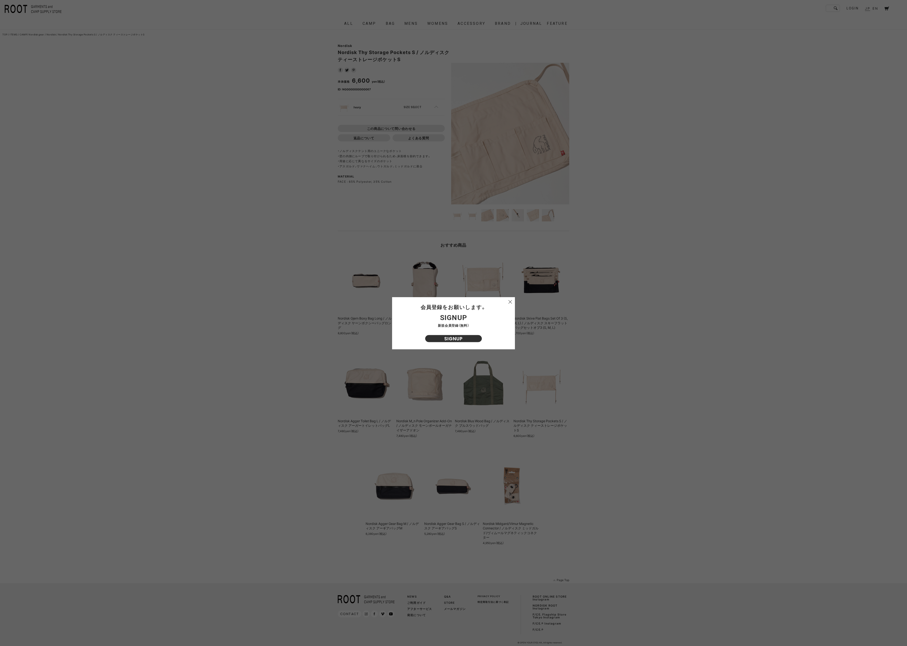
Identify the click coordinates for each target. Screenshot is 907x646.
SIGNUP (453, 338)
